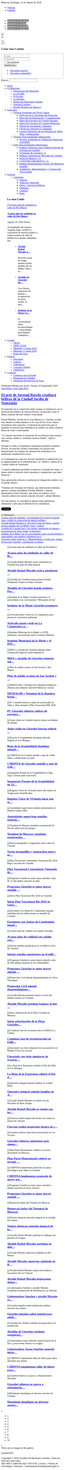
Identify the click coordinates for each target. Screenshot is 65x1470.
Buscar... (5, 80)
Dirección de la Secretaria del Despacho (38, 115)
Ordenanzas (19, 364)
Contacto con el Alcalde (24, 375)
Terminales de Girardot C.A (32, 153)
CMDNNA (18, 370)
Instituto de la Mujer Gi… (25, 311)
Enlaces (11, 356)
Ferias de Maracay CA (30, 158)
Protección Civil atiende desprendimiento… (22, 988)
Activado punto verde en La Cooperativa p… (24, 625)
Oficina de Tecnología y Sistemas (35, 126)
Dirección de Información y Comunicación (39, 118)
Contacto (11, 372)
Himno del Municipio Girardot (27, 102)
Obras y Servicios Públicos (32, 185)
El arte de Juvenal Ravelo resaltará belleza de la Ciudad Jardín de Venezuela (28, 399)
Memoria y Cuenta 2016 (25, 348)
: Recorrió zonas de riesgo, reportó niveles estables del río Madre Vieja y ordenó (30, 524)
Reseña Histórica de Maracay (27, 107)
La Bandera (18, 99)
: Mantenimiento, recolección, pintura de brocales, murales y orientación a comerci (31, 540)
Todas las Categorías (29, 182)
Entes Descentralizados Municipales (30, 145)
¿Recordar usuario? (19, 70)
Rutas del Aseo (20, 353)
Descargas (18, 359)
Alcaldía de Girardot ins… (23, 280)
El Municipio (13, 88)
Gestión (11, 340)
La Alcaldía (18, 93)
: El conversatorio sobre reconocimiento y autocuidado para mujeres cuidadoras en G (32, 535)
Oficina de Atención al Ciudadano (35, 128)
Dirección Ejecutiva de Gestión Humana (38, 120)
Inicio (10, 85)
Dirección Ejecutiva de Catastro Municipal (39, 123)
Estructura (12, 110)
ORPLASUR (19, 345)
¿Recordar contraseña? (20, 73)
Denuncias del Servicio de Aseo (28, 380)
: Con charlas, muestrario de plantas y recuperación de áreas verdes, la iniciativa (30, 529)
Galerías (11, 10)
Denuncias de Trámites (24, 378)
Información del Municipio (26, 91)
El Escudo (18, 96)
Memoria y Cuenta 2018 (25, 351)
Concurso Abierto (21, 367)
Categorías (18, 177)
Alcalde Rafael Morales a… (24, 249)
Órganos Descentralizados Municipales (31, 137)
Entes (22, 193)
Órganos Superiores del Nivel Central (31, 112)
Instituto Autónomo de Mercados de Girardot (40, 155)
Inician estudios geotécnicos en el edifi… (31, 954)
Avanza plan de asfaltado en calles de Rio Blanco (21, 215)
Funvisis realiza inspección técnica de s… (32, 1126)
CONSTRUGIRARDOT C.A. (34, 161)
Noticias (11, 7)
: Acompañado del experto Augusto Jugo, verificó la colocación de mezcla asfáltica (30, 519)
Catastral (23, 190)
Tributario (24, 188)
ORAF (16, 343)
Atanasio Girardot (21, 104)
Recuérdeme (13, 62)
